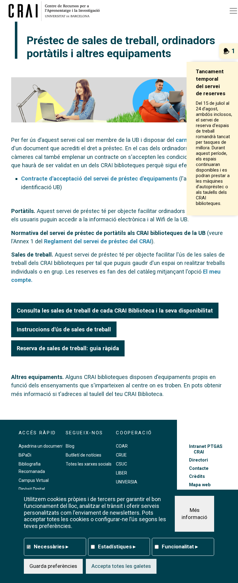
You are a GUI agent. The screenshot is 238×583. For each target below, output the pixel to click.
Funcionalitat (180, 546)
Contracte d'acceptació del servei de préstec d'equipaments (99, 178)
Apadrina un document (41, 446)
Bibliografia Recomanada (32, 468)
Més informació (194, 514)
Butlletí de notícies (83, 455)
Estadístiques (117, 546)
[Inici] (56, 11)
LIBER (121, 472)
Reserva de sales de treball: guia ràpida (68, 348)
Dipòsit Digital (32, 489)
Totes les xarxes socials (89, 464)
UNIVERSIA (126, 481)
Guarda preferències (53, 566)
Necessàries (51, 546)
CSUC (121, 464)
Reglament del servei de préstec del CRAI (98, 241)
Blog (70, 446)
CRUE (121, 455)
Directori (198, 460)
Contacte (199, 468)
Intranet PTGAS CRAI (206, 449)
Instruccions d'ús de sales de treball (64, 329)
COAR (122, 446)
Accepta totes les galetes (121, 566)
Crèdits (197, 476)
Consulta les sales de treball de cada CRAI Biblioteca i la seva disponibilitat (115, 310)
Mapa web (200, 484)
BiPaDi (25, 455)
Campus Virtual (34, 480)
